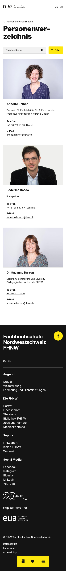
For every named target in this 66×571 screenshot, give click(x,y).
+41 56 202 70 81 (16, 293)
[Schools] (22, 561)
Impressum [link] (9, 548)
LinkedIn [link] (9, 479)
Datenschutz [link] (10, 543)
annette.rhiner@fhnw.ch (19, 134)
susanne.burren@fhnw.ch (20, 303)
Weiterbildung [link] (12, 386)
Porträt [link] (7, 406)
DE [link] (56, 6)
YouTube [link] (9, 483)
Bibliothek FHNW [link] (14, 418)
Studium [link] (8, 381)
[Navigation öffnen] (43, 561)
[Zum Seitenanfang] (58, 336)
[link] (14, 6)
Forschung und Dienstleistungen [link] (24, 390)
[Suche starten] (33, 561)
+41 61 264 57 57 (16, 207)
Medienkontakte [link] (14, 427)
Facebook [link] (9, 467)
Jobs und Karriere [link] (15, 422)
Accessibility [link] (10, 552)
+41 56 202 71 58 (16, 125)
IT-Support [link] (10, 442)
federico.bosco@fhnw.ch (20, 217)
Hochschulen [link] (12, 410)
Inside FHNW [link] (12, 447)
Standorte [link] (9, 414)
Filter (57, 50)
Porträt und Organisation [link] (20, 21)
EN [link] (61, 6)
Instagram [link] (9, 471)
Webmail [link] (9, 451)
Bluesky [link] (8, 475)
